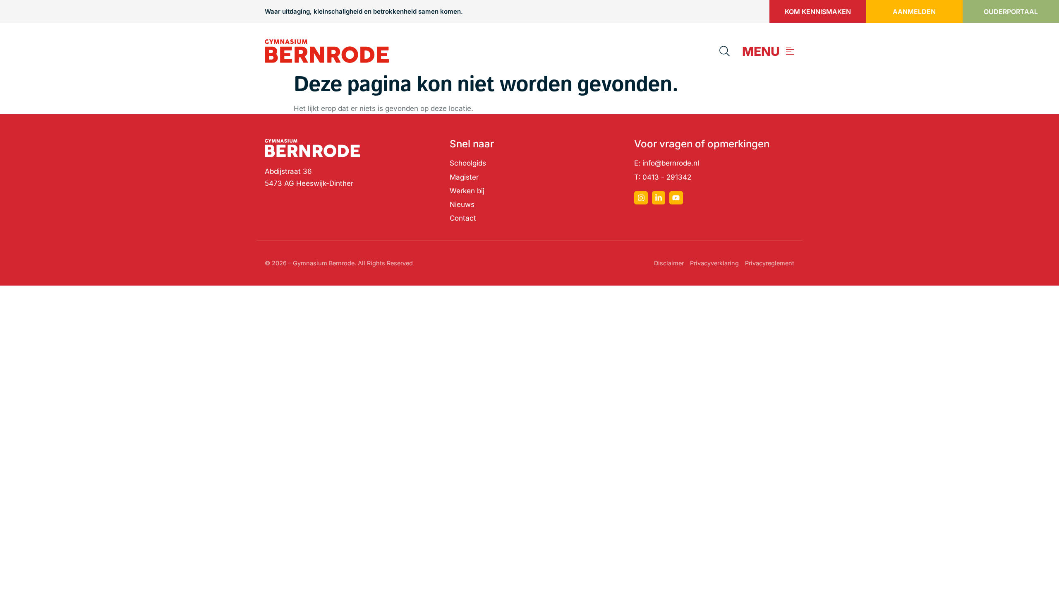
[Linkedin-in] (658, 197)
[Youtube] (676, 197)
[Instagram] (640, 197)
